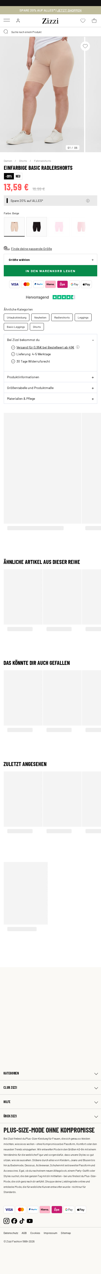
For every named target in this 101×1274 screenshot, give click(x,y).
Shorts (23, 161)
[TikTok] (22, 1220)
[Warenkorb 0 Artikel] (94, 20)
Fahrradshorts (42, 161)
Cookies (35, 1233)
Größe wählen (19, 260)
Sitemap (66, 1233)
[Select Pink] (59, 227)
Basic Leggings (16, 327)
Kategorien (11, 1073)
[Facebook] (14, 1220)
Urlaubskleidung (16, 317)
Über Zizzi (10, 1116)
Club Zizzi (10, 1087)
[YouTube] (30, 1220)
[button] (88, 201)
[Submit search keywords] (6, 32)
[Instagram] (6, 1220)
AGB (24, 1233)
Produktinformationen (23, 377)
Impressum (50, 1233)
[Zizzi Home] (50, 20)
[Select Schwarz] (36, 227)
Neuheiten (40, 317)
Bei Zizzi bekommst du (23, 339)
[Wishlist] (85, 46)
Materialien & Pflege (21, 398)
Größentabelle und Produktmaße (30, 387)
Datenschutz (11, 1233)
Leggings (83, 317)
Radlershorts (62, 317)
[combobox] (50, 32)
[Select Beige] (14, 227)
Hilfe (7, 1102)
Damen (8, 161)
